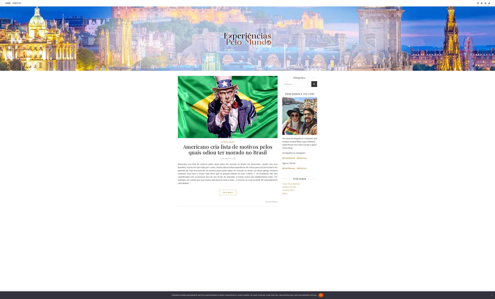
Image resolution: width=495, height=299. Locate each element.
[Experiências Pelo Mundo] (247, 38)
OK (321, 295)
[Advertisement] (299, 240)
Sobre (8, 3)
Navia (284, 193)
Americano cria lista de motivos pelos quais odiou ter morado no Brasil (228, 149)
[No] (491, 295)
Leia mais (227, 192)
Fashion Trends (289, 187)
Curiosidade (227, 142)
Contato (16, 3)
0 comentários (272, 201)
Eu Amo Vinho (288, 190)
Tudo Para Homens (291, 183)
